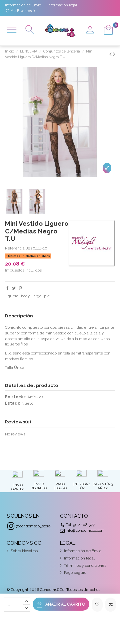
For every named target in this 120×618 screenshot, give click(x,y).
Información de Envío (23, 5)
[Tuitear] (14, 288)
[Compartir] (7, 288)
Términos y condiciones (85, 565)
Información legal (62, 5)
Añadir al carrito (65, 604)
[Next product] (114, 54)
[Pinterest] (20, 288)
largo (37, 296)
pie (47, 296)
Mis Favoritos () (22, 11)
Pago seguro (75, 572)
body (25, 296)
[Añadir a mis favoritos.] (97, 605)
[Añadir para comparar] (110, 605)
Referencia (15, 248)
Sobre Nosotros (24, 550)
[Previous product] (111, 54)
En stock (14, 397)
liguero (12, 296)
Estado (12, 403)
